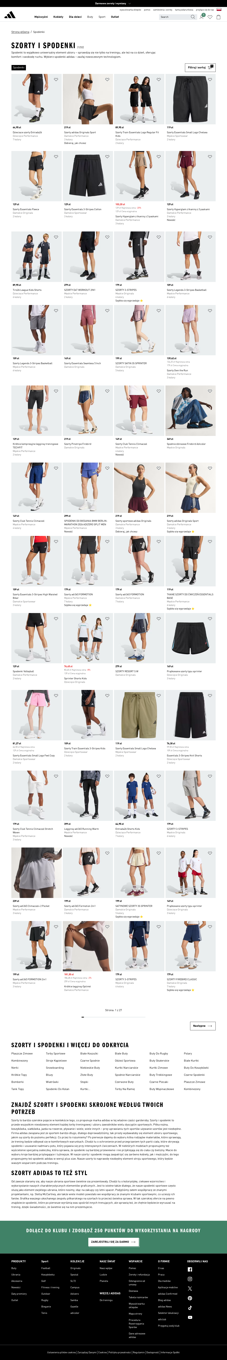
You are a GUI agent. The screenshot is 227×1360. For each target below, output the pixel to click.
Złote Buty (86, 1075)
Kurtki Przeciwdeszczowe (92, 1089)
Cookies (102, 1352)
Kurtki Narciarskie (126, 1068)
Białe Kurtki (191, 1060)
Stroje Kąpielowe (56, 1060)
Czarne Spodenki (194, 1075)
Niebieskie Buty (90, 1068)
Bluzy (49, 1075)
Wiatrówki (52, 1082)
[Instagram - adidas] (201, 1279)
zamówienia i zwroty (162, 10)
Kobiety (58, 17)
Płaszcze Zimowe (22, 1053)
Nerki (14, 1068)
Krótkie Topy (19, 1075)
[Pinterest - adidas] (201, 1299)
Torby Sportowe (55, 1053)
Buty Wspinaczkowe (162, 1089)
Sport (102, 17)
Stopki (84, 1082)
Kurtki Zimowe (159, 1068)
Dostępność (152, 1352)
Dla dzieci (75, 17)
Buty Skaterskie (159, 1060)
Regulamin (139, 1352)
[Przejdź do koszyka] (218, 17)
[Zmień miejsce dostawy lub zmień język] (219, 10)
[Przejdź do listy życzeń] (210, 17)
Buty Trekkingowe (161, 1075)
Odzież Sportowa (125, 1060)
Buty (90, 17)
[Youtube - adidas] (201, 1318)
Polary (188, 1053)
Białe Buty (121, 1053)
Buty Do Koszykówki (196, 1068)
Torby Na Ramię (125, 1089)
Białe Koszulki (89, 1053)
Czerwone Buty (124, 1082)
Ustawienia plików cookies (61, 1352)
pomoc (147, 10)
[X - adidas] (201, 1289)
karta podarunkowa (184, 10)
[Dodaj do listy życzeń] (56, 80)
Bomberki (17, 1082)
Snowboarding (55, 1068)
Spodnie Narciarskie (127, 1075)
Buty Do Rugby (159, 1053)
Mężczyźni (41, 17)
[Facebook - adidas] (201, 1270)
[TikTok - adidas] (201, 1308)
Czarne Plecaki (159, 1082)
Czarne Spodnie (90, 1060)
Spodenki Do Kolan (57, 1089)
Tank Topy (17, 1089)
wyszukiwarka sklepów (130, 10)
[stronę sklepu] (10, 15)
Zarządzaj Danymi (87, 1352)
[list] (98, 68)
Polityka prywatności (120, 1352)
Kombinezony (19, 1060)
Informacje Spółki (170, 1352)
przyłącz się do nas (205, 10)
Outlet (115, 17)
